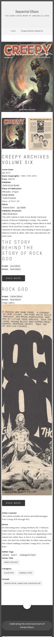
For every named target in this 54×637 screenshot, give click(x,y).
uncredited (15, 266)
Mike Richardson (10, 213)
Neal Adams (15, 269)
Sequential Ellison (27, 12)
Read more (15, 279)
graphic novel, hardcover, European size (22, 583)
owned (6, 555)
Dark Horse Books (11, 185)
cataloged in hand (27, 555)
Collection (9, 573)
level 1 (14, 555)
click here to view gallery (21, 492)
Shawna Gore (9, 207)
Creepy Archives (11, 562)
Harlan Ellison (16, 296)
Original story (25, 573)
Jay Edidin (21, 207)
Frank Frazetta (9, 198)
